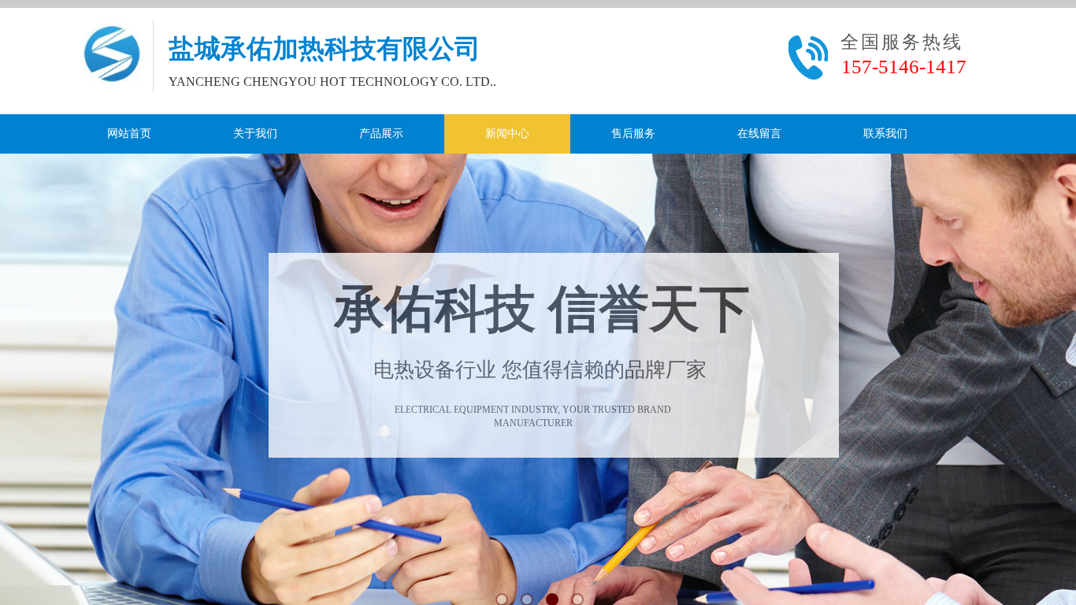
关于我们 (255, 133)
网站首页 (129, 133)
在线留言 (759, 133)
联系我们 (885, 133)
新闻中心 (507, 133)
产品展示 (381, 133)
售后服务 (633, 133)
